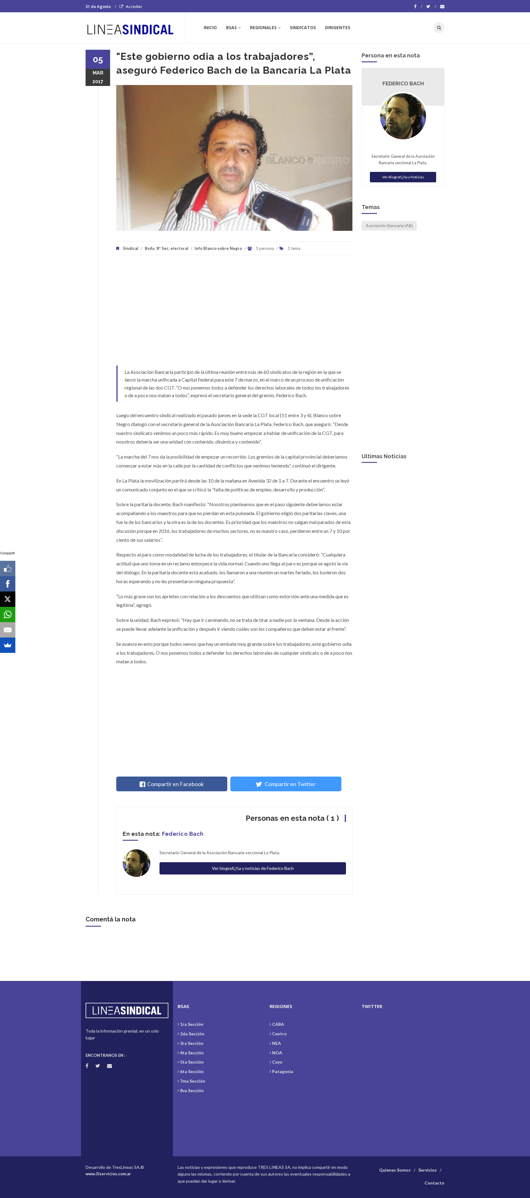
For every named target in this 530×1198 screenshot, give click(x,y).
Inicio (210, 27)
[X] (7, 599)
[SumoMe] (7, 645)
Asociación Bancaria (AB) (389, 225)
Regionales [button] (263, 27)
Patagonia (282, 1071)
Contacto (434, 1182)
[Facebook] (418, 6)
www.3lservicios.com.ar (108, 1173)
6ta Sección (192, 1071)
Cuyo (277, 1061)
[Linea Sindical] (135, 27)
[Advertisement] (234, 313)
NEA (276, 1043)
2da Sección (192, 1033)
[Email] (7, 630)
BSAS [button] (231, 27)
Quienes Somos (395, 1170)
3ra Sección (191, 1043)
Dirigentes (337, 27)
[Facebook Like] (7, 568)
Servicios (427, 1170)
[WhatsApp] (7, 614)
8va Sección (192, 1090)
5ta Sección (192, 1061)
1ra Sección (191, 1024)
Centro (279, 1033)
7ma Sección (192, 1081)
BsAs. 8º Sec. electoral (166, 248)
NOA (277, 1052)
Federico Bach (183, 834)
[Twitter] (431, 6)
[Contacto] (442, 6)
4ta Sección (192, 1052)
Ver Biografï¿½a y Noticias (403, 177)
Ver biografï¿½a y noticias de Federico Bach (253, 868)
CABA (278, 1024)
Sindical (130, 248)
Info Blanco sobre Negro (218, 248)
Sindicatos (303, 27)
